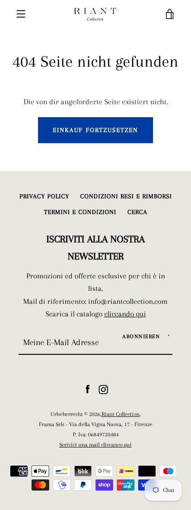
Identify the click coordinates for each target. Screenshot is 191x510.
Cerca (137, 211)
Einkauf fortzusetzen (95, 129)
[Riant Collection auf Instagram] (103, 388)
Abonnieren (141, 337)
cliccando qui (125, 313)
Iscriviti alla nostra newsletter (95, 247)
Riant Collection (121, 413)
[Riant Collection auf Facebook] (87, 388)
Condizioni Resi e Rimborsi (126, 196)
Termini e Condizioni (80, 211)
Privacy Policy (44, 196)
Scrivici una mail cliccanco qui (95, 444)
